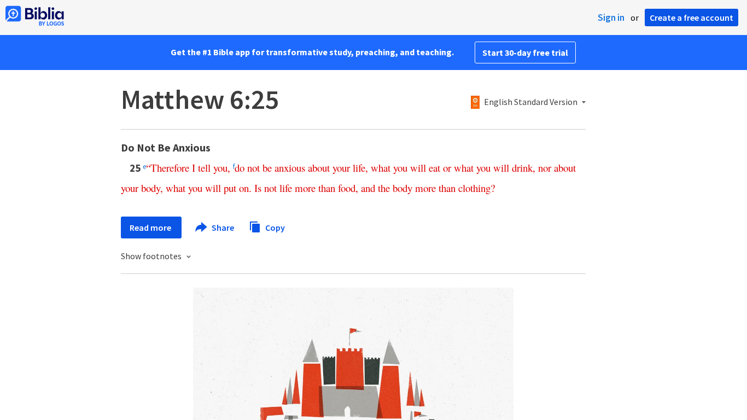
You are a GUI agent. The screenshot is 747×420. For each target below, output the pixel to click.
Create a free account (691, 17)
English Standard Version (530, 102)
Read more (151, 227)
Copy (274, 227)
